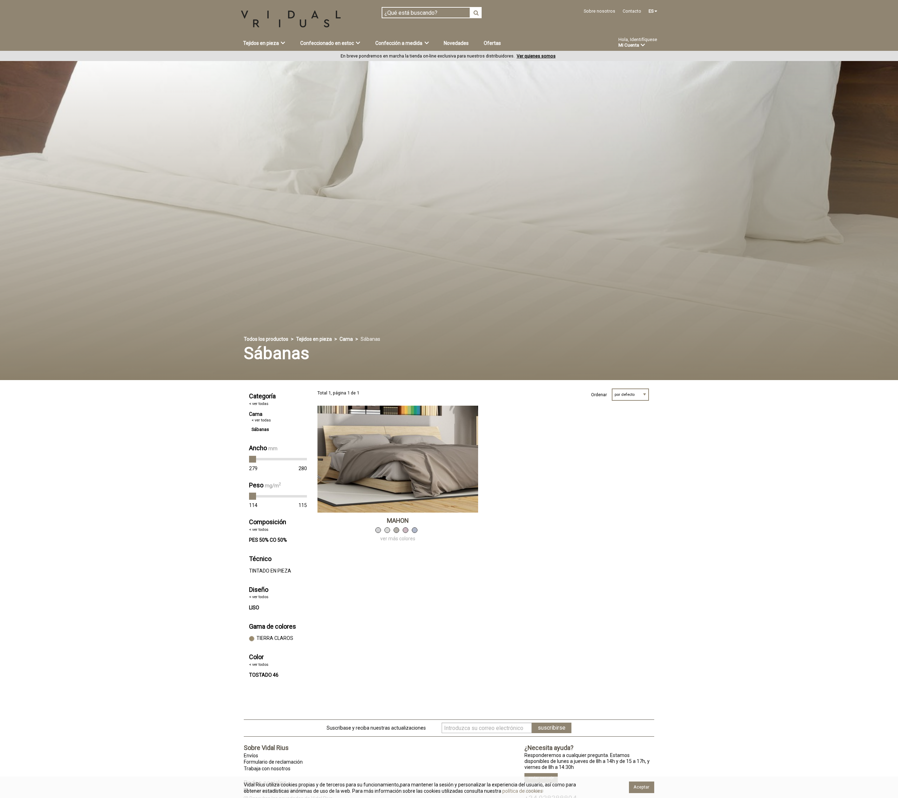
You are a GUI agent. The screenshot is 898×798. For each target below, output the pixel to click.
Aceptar (641, 787)
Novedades (456, 43)
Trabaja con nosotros (267, 768)
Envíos (251, 755)
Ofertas (492, 43)
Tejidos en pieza (314, 339)
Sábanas (260, 429)
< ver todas (258, 403)
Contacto (632, 11)
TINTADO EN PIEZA (270, 571)
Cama (346, 339)
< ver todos (258, 529)
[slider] (252, 459)
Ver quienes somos (536, 56)
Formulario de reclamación (273, 762)
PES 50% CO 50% (268, 540)
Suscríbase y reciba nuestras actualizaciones (376, 728)
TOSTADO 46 (264, 675)
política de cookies (522, 791)
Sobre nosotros (599, 11)
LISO (254, 607)
